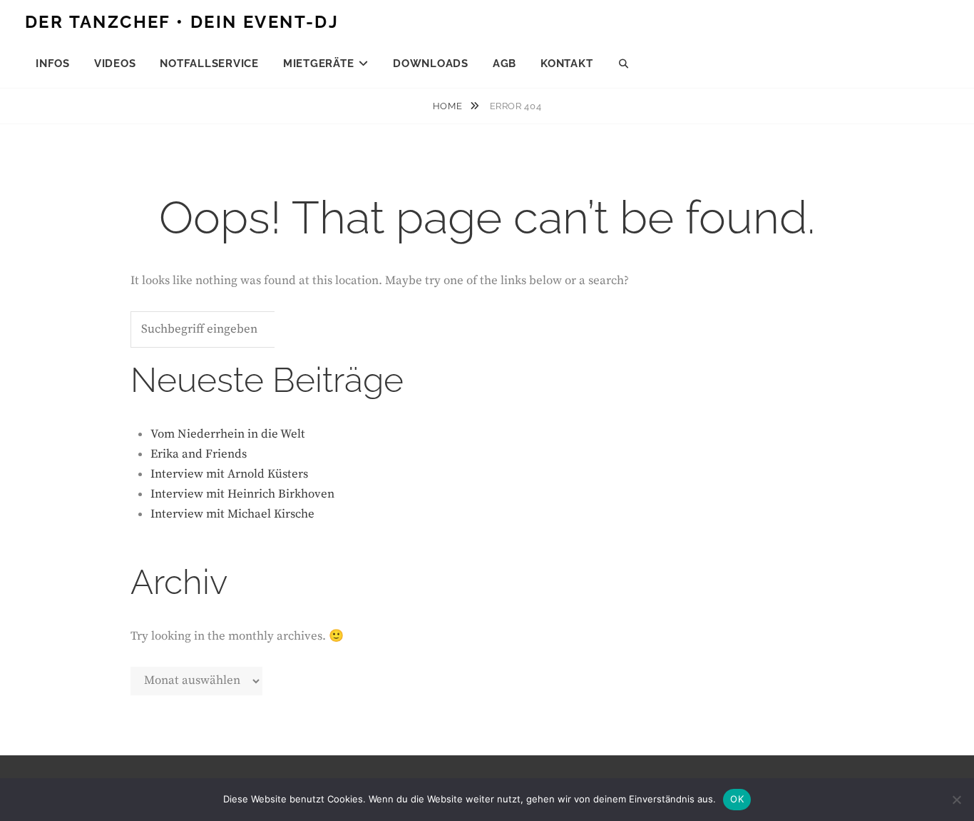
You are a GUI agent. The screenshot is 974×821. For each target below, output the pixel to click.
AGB (504, 63)
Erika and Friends (198, 454)
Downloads (430, 63)
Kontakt (566, 63)
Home (449, 106)
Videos (115, 63)
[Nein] (956, 799)
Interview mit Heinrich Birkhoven (242, 494)
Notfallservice (209, 63)
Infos (53, 63)
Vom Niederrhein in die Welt (227, 434)
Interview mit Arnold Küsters (229, 474)
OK (737, 799)
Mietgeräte (318, 63)
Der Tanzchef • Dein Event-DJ (182, 21)
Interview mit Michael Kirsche (232, 514)
